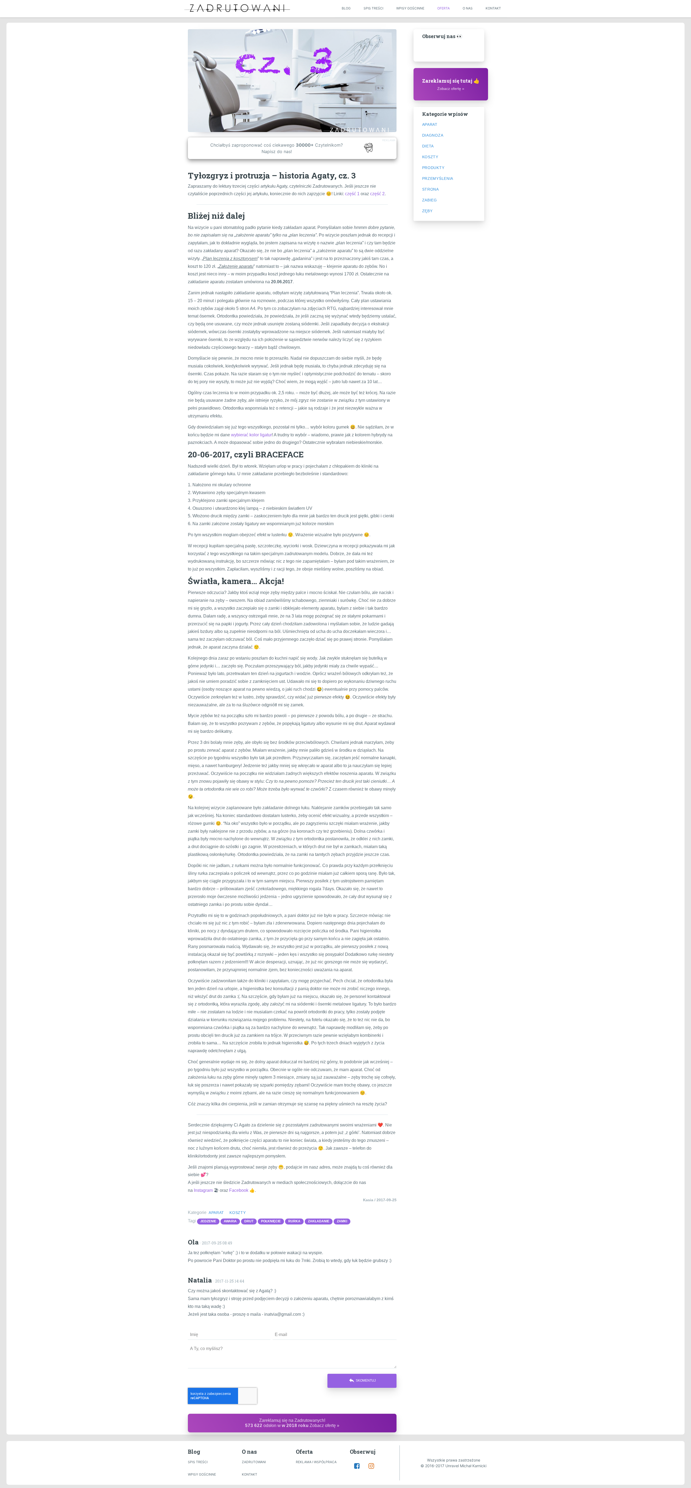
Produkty (433, 168)
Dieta (428, 146)
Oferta (443, 8)
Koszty (237, 1212)
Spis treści (373, 8)
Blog (346, 8)
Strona (430, 189)
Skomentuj (362, 1380)
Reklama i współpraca (316, 1462)
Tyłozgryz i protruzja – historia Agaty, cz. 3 (272, 175)
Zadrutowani (254, 1462)
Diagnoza (432, 135)
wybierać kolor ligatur (251, 435)
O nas (468, 8)
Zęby (427, 211)
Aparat (216, 1212)
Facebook (238, 1190)
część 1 (352, 193)
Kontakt (493, 8)
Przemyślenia (437, 178)
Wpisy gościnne (410, 8)
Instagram (203, 1190)
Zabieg (429, 200)
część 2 (377, 193)
